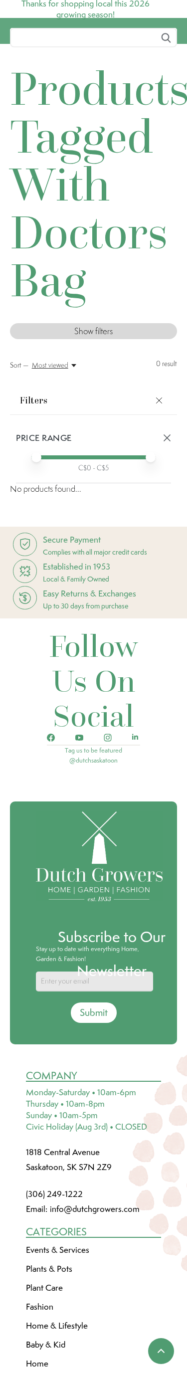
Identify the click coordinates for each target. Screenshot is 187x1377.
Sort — (19, 439)
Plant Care (44, 1362)
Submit (94, 1086)
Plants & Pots (49, 1343)
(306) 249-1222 (54, 1268)
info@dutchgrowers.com (95, 1283)
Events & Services (57, 1324)
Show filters (93, 405)
